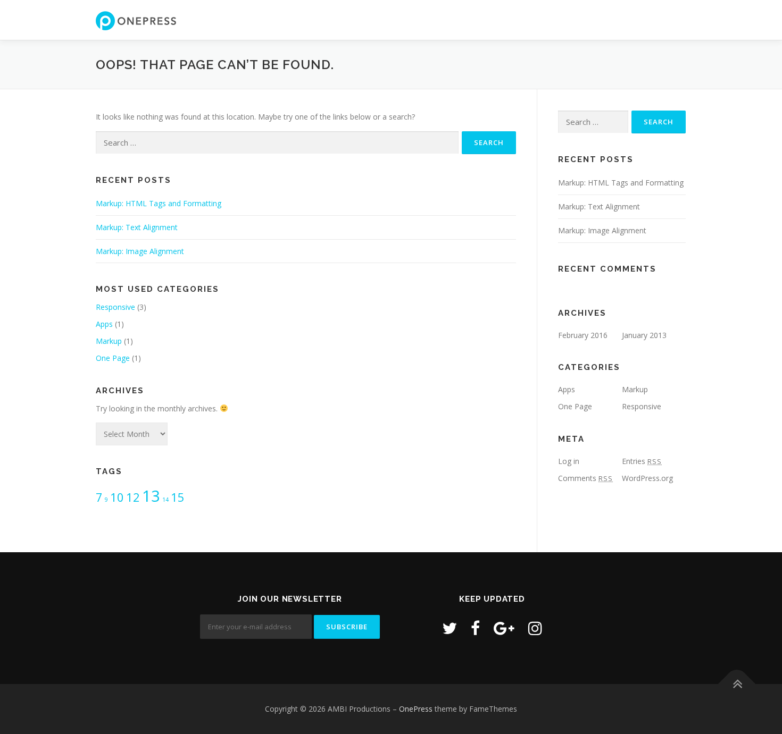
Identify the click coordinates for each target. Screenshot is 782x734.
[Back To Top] (737, 684)
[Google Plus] (504, 628)
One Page (113, 358)
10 (117, 497)
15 (178, 497)
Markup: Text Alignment (137, 227)
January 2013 (644, 335)
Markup (109, 341)
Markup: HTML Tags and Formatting (158, 203)
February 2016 (583, 335)
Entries (642, 461)
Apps (104, 324)
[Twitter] (449, 628)
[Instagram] (535, 628)
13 (151, 496)
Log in (568, 461)
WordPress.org (647, 478)
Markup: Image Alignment (140, 251)
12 (133, 497)
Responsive (115, 307)
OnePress (415, 709)
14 (165, 499)
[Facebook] (475, 628)
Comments (585, 478)
